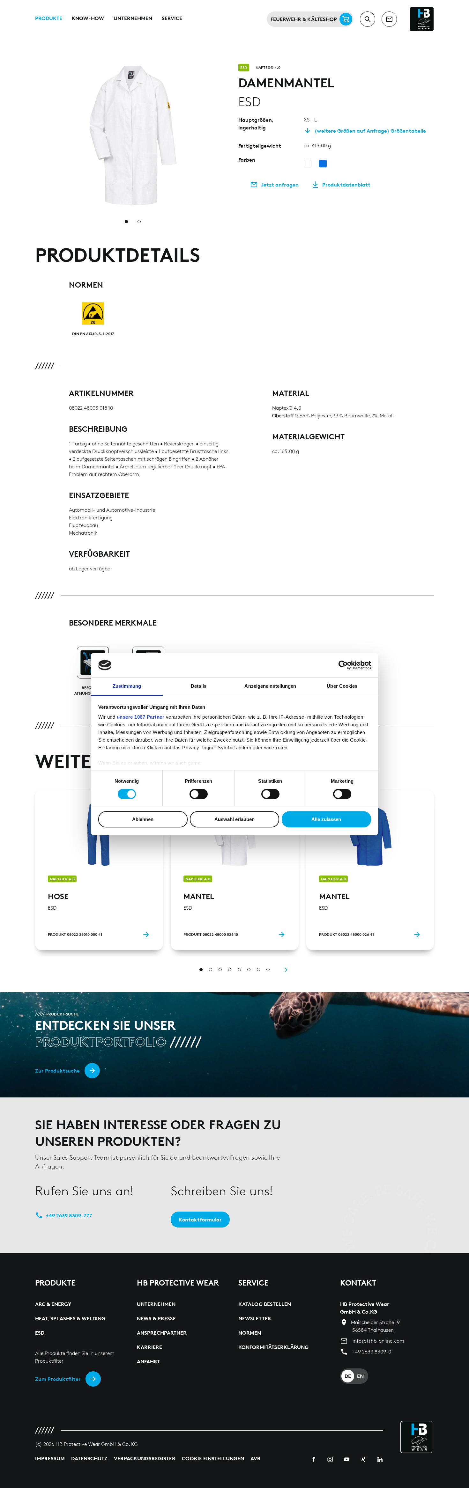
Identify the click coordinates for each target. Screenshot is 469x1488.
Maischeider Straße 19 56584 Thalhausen (375, 1326)
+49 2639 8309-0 (372, 1352)
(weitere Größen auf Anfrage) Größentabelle (370, 131)
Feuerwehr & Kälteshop (304, 19)
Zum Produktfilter (58, 1379)
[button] (227, 67)
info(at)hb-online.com (378, 1341)
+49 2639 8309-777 (69, 1215)
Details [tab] (198, 686)
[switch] (199, 794)
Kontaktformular (200, 1219)
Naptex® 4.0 (268, 67)
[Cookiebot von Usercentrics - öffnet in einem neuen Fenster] (343, 665)
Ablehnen (142, 819)
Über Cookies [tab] (342, 686)
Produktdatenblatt (346, 184)
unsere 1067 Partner (141, 717)
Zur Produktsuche (57, 1070)
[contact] (389, 19)
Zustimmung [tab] (127, 686)
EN (360, 1376)
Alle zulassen (326, 819)
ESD (243, 67)
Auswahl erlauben (234, 819)
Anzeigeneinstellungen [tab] (270, 686)
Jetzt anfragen (280, 184)
